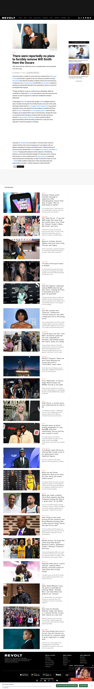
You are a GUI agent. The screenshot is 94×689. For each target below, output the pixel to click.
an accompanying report (38, 110)
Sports (44, 284)
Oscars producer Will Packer (26, 117)
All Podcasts (48, 659)
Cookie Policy (6, 687)
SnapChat (83, 18)
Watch (25, 17)
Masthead (65, 659)
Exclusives (45, 17)
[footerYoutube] (57, 682)
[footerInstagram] (36, 682)
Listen (30, 17)
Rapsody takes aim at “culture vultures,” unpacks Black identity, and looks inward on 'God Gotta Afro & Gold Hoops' (53, 567)
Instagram (79, 18)
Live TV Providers (49, 661)
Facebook (85, 18)
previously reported (28, 83)
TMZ (25, 101)
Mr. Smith (30, 93)
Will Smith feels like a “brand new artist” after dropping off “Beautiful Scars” (78, 61)
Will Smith (20, 166)
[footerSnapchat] (45, 682)
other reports (42, 156)
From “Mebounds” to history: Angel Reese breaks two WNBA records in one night (53, 383)
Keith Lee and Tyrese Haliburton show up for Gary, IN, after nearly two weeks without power (53, 475)
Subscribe (63, 17)
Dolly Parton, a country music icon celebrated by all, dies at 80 (53, 405)
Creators (56, 17)
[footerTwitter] (53, 682)
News (51, 17)
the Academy (46, 83)
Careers (65, 664)
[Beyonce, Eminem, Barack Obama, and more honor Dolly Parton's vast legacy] (21, 249)
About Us (65, 657)
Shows (20, 17)
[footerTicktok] (41, 682)
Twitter (88, 18)
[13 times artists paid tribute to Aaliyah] (21, 271)
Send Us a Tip (66, 661)
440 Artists (48, 666)
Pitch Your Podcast (49, 663)
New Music (45, 356)
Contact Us (82, 659)
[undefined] (79, 52)
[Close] (92, 685)
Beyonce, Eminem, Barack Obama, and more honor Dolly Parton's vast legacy (53, 243)
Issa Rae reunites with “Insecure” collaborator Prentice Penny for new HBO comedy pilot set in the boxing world (53, 314)
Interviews (45, 331)
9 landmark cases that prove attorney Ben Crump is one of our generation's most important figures (53, 453)
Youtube (90, 18)
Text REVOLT (83, 661)
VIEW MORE (78, 81)
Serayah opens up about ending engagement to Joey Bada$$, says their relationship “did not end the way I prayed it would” (53, 429)
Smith (41, 101)
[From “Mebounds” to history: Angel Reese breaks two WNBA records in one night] (21, 388)
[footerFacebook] (49, 682)
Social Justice (37, 17)
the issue (19, 110)
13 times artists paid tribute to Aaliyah (52, 265)
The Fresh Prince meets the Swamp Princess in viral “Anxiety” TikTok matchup (78, 77)
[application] (81, 674)
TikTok (81, 18)
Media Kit (65, 663)
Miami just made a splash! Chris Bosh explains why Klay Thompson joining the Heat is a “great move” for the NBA (53, 498)
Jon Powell (17, 72)
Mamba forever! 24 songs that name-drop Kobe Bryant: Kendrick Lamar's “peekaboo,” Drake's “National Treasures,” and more (53, 544)
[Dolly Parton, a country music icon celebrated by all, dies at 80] (21, 411)
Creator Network (49, 664)
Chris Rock (15, 81)
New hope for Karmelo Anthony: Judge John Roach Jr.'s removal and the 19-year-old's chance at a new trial (53, 612)
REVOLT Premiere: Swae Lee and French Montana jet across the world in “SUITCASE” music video (53, 361)
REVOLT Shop (83, 663)
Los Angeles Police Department (38, 106)
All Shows (47, 657)
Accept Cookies (83, 685)
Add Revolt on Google (33, 72)
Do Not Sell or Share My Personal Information (67, 685)
